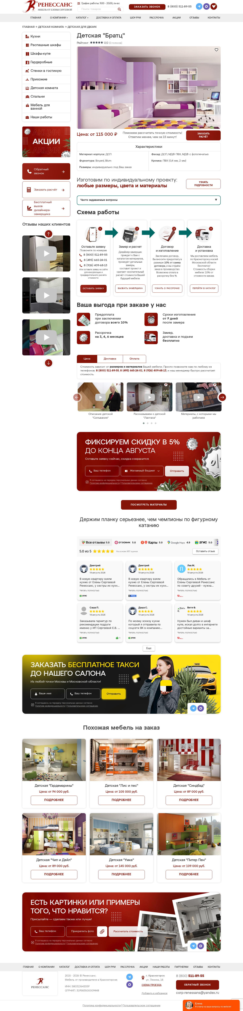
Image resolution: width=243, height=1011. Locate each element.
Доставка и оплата (108, 18)
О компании (58, 18)
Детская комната (51, 27)
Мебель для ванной (40, 107)
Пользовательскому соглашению (137, 483)
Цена (87, 359)
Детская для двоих (82, 27)
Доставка (110, 359)
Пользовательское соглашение (141, 1005)
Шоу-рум (135, 18)
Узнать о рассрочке (167, 288)
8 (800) (190, 976)
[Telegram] (199, 7)
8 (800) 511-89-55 (180, 6)
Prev (49, 234)
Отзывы (194, 18)
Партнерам (181, 967)
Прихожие (39, 79)
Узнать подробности (203, 184)
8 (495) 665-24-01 (179, 2)
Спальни (38, 96)
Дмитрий (143, 565)
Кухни (35, 36)
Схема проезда (152, 985)
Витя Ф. (191, 607)
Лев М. (191, 565)
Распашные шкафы (46, 45)
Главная (35, 18)
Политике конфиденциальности (105, 483)
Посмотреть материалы (149, 505)
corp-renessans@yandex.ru (197, 992)
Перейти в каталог (204, 288)
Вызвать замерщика (130, 288)
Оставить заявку (93, 289)
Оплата (134, 359)
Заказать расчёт (203, 135)
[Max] (206, 7)
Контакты (214, 18)
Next (49, 363)
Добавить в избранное (154, 993)
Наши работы (41, 117)
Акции (176, 18)
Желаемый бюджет (143, 470)
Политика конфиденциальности (102, 1005)
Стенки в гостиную (46, 70)
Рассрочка (157, 18)
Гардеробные (41, 62)
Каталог (81, 18)
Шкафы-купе (41, 53)
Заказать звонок (147, 7)
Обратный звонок (197, 985)
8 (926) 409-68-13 (179, 11)
